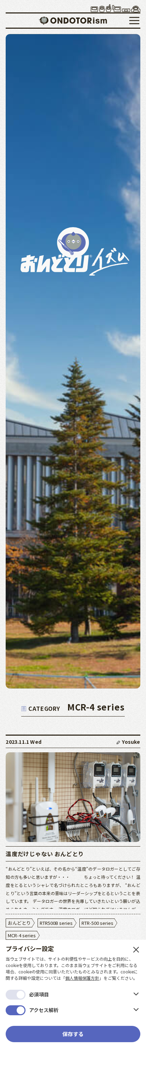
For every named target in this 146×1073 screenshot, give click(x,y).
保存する (73, 1034)
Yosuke (131, 741)
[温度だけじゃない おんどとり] (73, 797)
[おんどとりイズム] (73, 23)
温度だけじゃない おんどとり (45, 853)
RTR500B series (56, 923)
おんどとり (19, 923)
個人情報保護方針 (82, 978)
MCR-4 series (22, 935)
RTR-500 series (97, 923)
